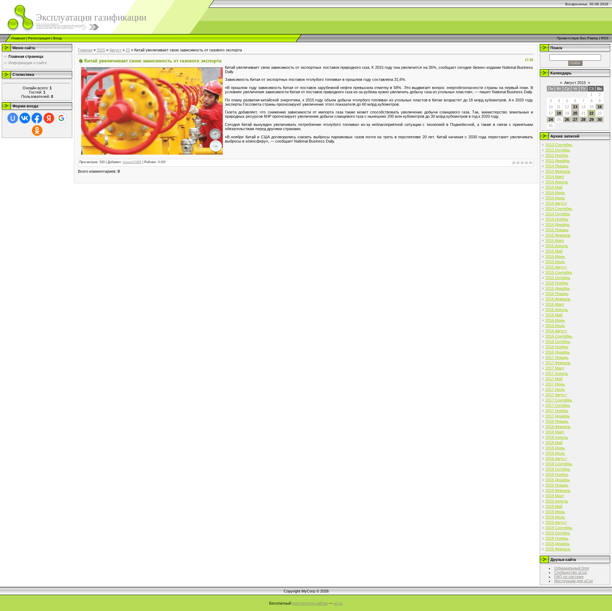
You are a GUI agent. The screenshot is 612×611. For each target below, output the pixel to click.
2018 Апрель (556, 437)
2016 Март (554, 304)
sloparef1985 (132, 162)
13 (575, 107)
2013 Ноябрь (556, 155)
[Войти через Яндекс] (49, 118)
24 (551, 119)
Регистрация (39, 38)
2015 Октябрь (557, 278)
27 (575, 119)
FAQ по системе (569, 576)
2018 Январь (556, 421)
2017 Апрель (556, 373)
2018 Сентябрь (558, 464)
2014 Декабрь (557, 224)
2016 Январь (556, 293)
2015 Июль (555, 262)
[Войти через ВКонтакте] (24, 118)
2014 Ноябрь (556, 219)
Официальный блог (571, 568)
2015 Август (556, 267)
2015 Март (554, 240)
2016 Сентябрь (558, 336)
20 (575, 113)
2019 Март (554, 496)
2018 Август (556, 458)
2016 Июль (555, 325)
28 (583, 119)
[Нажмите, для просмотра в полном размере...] (152, 110)
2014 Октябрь (557, 214)
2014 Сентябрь (558, 208)
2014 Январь (556, 166)
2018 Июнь (555, 448)
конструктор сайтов (310, 603)
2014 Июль (555, 198)
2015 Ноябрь (556, 283)
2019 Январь (556, 485)
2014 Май (553, 187)
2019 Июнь (555, 512)
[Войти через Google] (61, 118)
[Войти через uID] (12, 118)
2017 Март (554, 368)
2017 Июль (555, 389)
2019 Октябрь (557, 533)
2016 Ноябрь (556, 347)
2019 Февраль (558, 490)
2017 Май (553, 379)
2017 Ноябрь (556, 411)
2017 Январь (556, 357)
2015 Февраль (558, 235)
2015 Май (553, 251)
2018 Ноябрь (556, 474)
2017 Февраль (558, 363)
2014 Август (556, 203)
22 (128, 50)
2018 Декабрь (557, 480)
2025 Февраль (558, 549)
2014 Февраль (558, 171)
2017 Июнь (555, 384)
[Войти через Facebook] (37, 118)
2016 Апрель (556, 309)
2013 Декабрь (557, 161)
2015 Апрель (556, 246)
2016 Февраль (558, 299)
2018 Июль (555, 453)
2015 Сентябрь (558, 272)
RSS (604, 38)
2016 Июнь (555, 320)
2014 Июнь (555, 192)
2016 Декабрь (557, 352)
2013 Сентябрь (558, 145)
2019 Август (556, 522)
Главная (18, 38)
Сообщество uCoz (570, 572)
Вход (57, 38)
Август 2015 (575, 82)
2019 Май (553, 506)
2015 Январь (556, 230)
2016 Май (553, 315)
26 (567, 119)
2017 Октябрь (557, 405)
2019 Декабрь (557, 543)
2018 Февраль (558, 426)
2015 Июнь (555, 256)
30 (599, 119)
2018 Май (553, 442)
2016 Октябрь (557, 341)
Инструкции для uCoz (573, 581)
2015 (101, 50)
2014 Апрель (556, 182)
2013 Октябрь (557, 150)
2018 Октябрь (557, 469)
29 (591, 119)
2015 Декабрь (557, 288)
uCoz (338, 603)
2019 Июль (555, 517)
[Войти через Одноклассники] (37, 130)
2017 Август (556, 395)
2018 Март (554, 432)
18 (559, 113)
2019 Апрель (556, 501)
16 (599, 107)
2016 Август (556, 331)
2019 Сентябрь (558, 528)
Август (115, 50)
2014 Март (554, 176)
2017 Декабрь (557, 416)
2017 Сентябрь (558, 400)
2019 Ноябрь (556, 538)
